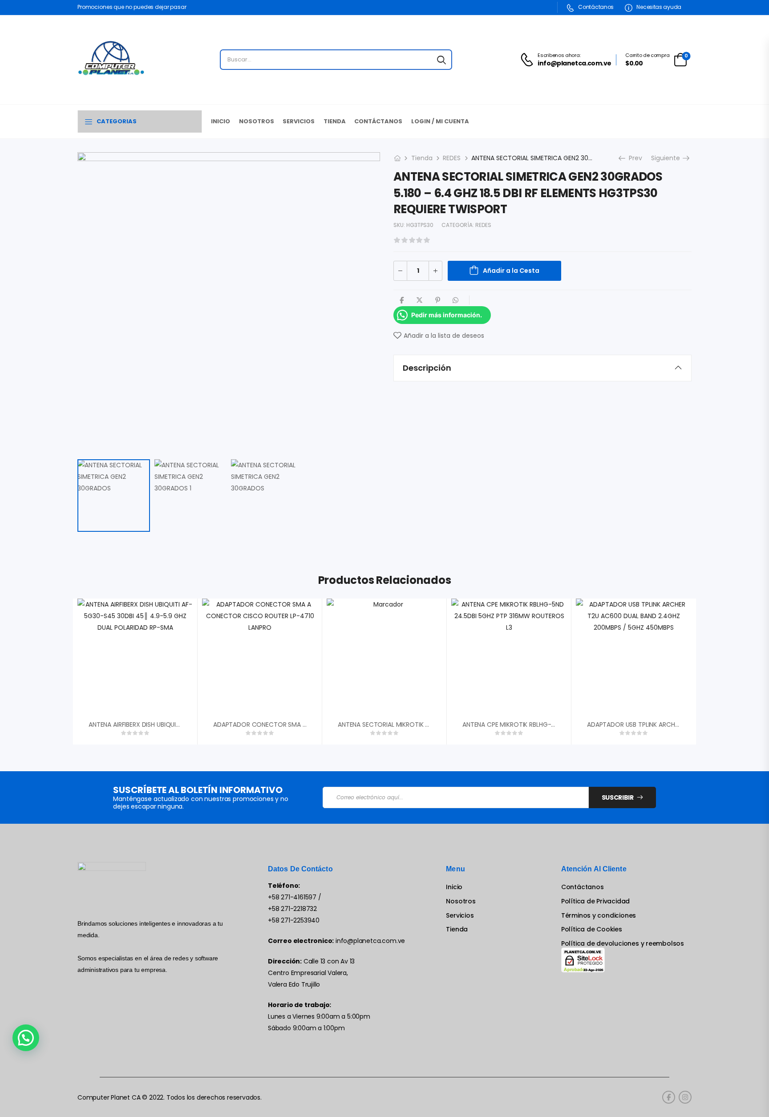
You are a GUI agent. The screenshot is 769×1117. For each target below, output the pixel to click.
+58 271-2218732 (292, 908)
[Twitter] (419, 300)
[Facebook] (402, 300)
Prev (632, 158)
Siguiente (668, 158)
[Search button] (441, 59)
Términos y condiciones (598, 915)
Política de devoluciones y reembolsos (622, 943)
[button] (25, 1037)
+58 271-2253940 (294, 920)
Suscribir (618, 797)
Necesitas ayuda (658, 7)
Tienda (335, 121)
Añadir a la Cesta (511, 270)
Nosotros (256, 121)
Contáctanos (595, 7)
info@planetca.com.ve (370, 940)
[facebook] (668, 1097)
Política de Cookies (591, 929)
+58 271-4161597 (292, 897)
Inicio (220, 121)
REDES (452, 158)
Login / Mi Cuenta (440, 121)
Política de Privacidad (595, 901)
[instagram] (685, 1097)
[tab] (542, 368)
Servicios (299, 121)
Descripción (427, 367)
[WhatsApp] (455, 300)
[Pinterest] (437, 300)
